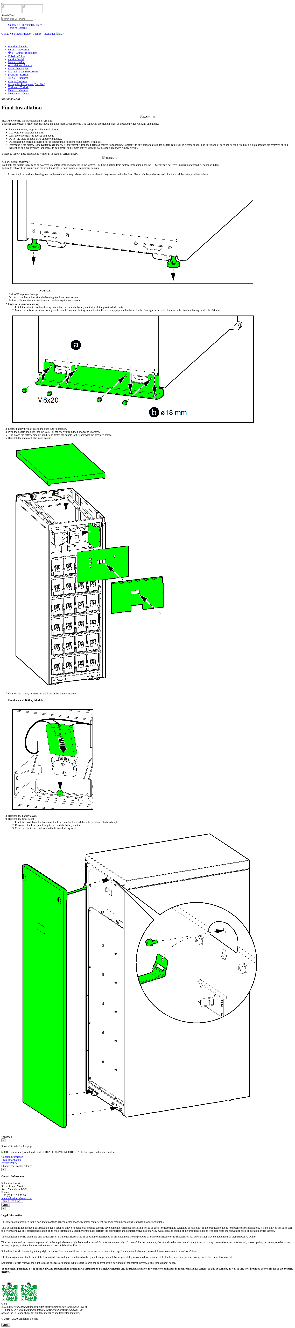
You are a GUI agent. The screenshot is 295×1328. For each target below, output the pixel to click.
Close (5, 1205)
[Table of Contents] (2, 37)
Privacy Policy (9, 1162)
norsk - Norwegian (18, 68)
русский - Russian (18, 74)
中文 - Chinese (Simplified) (23, 52)
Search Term (8, 15)
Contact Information (12, 1156)
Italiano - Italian (16, 62)
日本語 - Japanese (18, 77)
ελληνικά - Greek (17, 81)
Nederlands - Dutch (18, 93)
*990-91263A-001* (12, 1201)
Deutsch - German (18, 90)
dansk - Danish (16, 59)
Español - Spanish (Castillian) (24, 71)
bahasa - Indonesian (19, 49)
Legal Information (11, 1159)
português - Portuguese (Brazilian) (26, 84)
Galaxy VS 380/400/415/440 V (25, 24)
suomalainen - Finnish (20, 65)
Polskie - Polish (16, 56)
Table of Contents (17, 27)
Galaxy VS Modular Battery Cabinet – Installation (28, 33)
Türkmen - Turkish (18, 87)
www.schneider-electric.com (16, 1198)
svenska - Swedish (18, 46)
